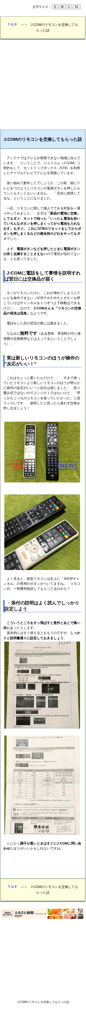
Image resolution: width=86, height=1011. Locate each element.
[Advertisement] (43, 84)
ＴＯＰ (12, 24)
